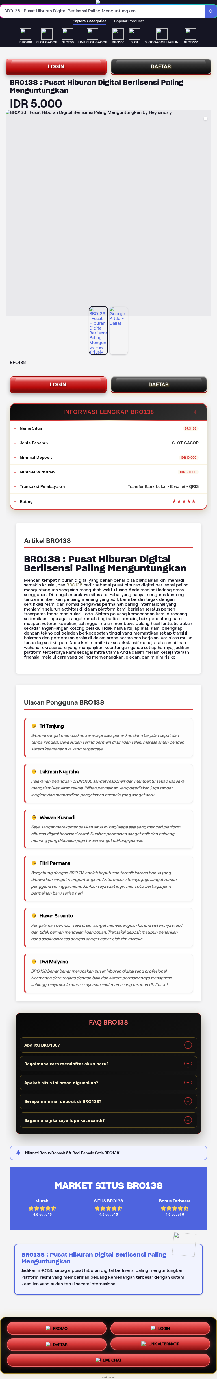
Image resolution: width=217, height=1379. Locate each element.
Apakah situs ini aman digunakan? (61, 1082)
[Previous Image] (10, 213)
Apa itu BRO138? (42, 1045)
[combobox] (102, 11)
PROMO (60, 1327)
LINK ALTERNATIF (164, 1345)
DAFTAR (161, 66)
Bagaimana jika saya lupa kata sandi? (64, 1120)
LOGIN (56, 66)
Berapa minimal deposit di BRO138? (62, 1101)
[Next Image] (206, 213)
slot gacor (108, 1377)
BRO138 (74, 585)
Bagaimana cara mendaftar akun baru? (66, 1063)
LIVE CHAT (112, 1362)
